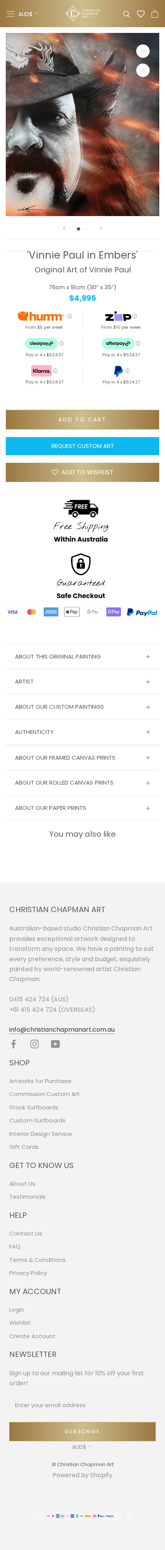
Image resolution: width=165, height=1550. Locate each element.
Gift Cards (24, 1147)
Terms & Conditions (37, 1260)
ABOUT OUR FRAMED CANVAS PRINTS (65, 758)
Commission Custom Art (44, 1094)
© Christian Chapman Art (83, 1464)
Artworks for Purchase (40, 1081)
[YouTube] (55, 1044)
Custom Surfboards (37, 1120)
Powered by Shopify (82, 1475)
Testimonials (27, 1197)
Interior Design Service (40, 1134)
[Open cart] (155, 14)
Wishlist (20, 1323)
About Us (22, 1184)
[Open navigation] (11, 14)
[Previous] (64, 228)
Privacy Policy (28, 1273)
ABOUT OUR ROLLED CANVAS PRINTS (64, 782)
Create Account (32, 1336)
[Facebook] (13, 1044)
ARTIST (24, 681)
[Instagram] (34, 1044)
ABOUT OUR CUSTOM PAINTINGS (59, 707)
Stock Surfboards (33, 1107)
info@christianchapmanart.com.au (62, 1029)
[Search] (126, 13)
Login (16, 1310)
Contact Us (25, 1233)
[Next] (101, 228)
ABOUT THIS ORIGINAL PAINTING (58, 656)
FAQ (14, 1246)
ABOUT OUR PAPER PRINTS (50, 808)
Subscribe (82, 1431)
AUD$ (25, 14)
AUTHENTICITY (34, 732)
